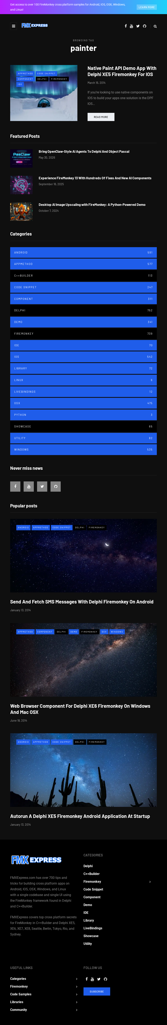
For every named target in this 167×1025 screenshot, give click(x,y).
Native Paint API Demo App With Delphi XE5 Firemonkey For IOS (122, 71)
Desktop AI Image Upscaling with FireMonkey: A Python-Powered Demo (92, 204)
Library (83, 368)
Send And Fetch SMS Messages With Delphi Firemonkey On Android (82, 601)
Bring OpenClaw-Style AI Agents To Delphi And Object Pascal (84, 151)
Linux (83, 380)
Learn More (147, 7)
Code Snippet (46, 73)
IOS (20, 84)
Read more (101, 117)
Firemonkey (59, 79)
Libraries (16, 1002)
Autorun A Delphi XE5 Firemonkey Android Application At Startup (80, 816)
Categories (18, 979)
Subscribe (97, 991)
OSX (83, 403)
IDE (83, 345)
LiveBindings (83, 391)
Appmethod (25, 73)
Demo (83, 322)
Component (25, 79)
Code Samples (20, 994)
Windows (83, 449)
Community (18, 1010)
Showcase (83, 426)
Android (83, 252)
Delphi (42, 79)
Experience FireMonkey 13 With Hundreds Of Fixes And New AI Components (95, 178)
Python (83, 414)
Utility (83, 438)
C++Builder (83, 275)
